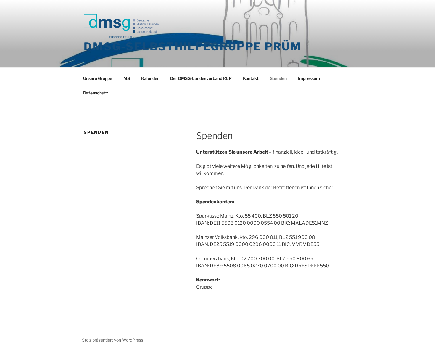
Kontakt (251, 78)
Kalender (150, 78)
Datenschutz (95, 92)
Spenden (278, 78)
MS (126, 78)
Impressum (309, 78)
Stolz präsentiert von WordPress (112, 339)
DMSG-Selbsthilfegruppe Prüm (193, 46)
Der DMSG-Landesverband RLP (201, 78)
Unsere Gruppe (97, 78)
